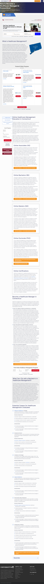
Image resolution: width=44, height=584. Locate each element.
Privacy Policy (17, 577)
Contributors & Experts (19, 569)
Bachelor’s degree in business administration (22, 505)
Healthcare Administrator (18, 410)
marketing (27, 462)
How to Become (32, 568)
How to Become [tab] (7, 120)
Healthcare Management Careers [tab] (7, 123)
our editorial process (39, 20)
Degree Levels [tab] (7, 117)
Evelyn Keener (40, 19)
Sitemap (16, 575)
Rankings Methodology (19, 572)
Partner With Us (17, 574)
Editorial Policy (17, 571)
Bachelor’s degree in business (20, 440)
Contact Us (17, 573)
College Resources (33, 570)
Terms (16, 578)
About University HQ (18, 568)
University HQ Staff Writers (9, 19)
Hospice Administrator (18, 477)
